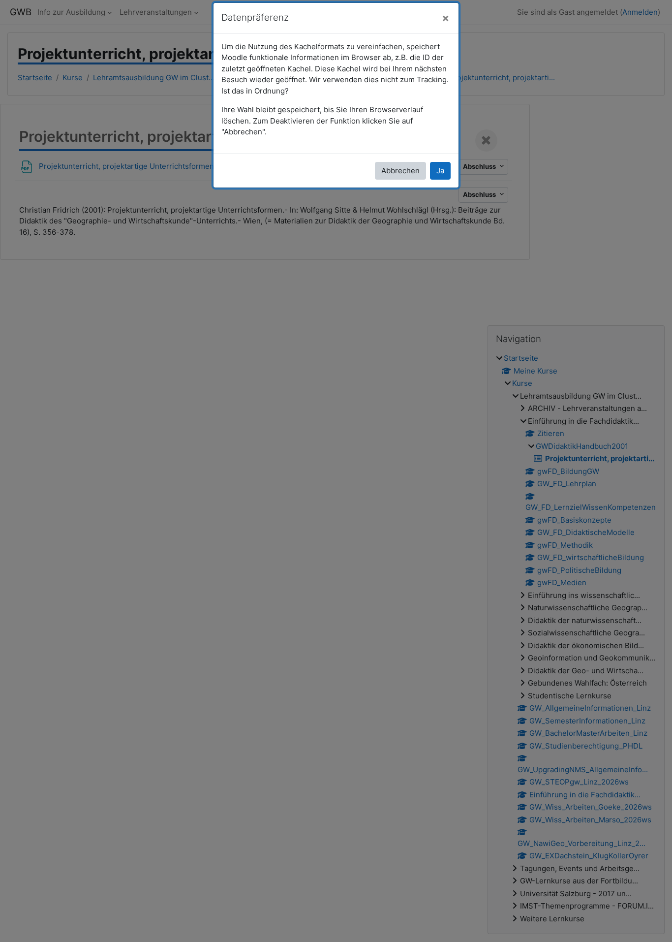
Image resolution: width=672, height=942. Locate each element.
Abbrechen (400, 170)
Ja (440, 170)
